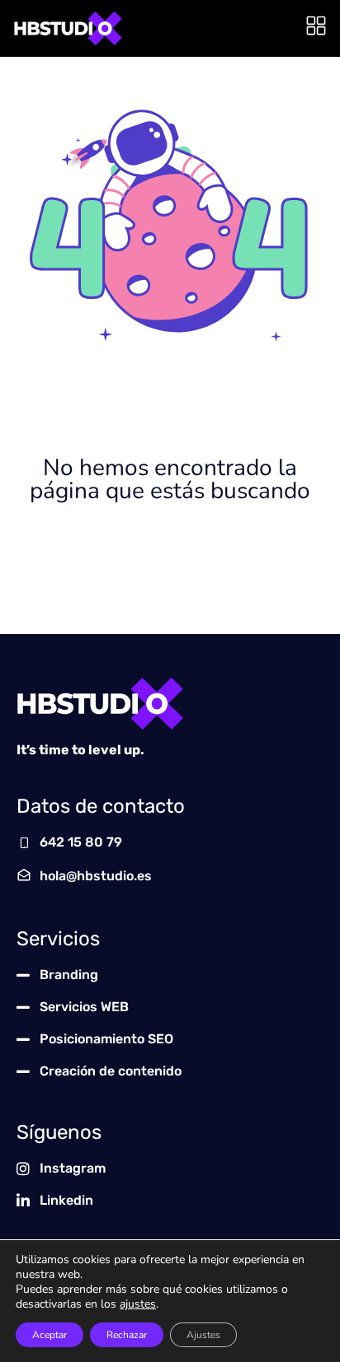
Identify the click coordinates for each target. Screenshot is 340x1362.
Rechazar (126, 1334)
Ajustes (203, 1334)
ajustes (138, 1304)
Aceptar (49, 1334)
